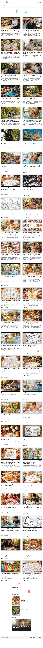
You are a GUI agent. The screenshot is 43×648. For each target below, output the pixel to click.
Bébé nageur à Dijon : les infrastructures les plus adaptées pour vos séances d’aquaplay (10, 346)
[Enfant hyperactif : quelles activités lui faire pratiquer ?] (10, 135)
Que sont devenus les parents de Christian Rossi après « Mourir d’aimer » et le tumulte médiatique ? (10, 53)
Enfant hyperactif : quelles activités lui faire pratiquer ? (10, 142)
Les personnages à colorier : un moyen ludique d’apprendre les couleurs (9, 188)
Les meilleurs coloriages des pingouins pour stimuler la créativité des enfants (32, 529)
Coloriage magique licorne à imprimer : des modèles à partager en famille (32, 574)
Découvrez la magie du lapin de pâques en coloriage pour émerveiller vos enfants (10, 211)
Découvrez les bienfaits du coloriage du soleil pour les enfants (32, 369)
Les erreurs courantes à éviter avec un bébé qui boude (21, 627)
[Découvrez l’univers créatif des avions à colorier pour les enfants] (32, 477)
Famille (2, 60)
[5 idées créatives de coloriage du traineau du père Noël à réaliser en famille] (10, 247)
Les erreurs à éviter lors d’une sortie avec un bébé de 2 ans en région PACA (32, 255)
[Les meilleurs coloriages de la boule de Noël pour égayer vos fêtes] (10, 431)
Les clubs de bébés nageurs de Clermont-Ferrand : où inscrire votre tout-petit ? (31, 142)
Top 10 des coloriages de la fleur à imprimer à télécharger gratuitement (10, 301)
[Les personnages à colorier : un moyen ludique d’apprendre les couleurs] (10, 180)
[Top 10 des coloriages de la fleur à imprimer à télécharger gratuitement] (10, 293)
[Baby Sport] (7, 2)
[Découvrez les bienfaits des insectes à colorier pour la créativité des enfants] (32, 315)
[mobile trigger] (2, 2)
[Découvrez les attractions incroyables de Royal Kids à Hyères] (10, 566)
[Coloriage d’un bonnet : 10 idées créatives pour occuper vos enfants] (32, 225)
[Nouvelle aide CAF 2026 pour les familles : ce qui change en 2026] (32, 45)
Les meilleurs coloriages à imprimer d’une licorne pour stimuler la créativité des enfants (10, 370)
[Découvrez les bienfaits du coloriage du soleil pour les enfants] (32, 361)
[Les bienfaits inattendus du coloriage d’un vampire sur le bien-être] (10, 544)
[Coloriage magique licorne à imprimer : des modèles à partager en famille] (32, 566)
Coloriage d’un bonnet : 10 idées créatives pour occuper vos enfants (31, 233)
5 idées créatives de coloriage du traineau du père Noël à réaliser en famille (10, 255)
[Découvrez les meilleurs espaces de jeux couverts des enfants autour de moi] (10, 315)
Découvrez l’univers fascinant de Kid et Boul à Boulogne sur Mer (10, 165)
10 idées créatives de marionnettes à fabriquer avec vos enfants (30, 211)
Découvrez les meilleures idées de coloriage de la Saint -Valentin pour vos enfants (10, 506)
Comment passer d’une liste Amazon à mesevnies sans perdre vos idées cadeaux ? (32, 76)
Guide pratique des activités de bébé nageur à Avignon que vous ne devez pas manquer (32, 165)
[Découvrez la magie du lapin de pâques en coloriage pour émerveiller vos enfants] (10, 203)
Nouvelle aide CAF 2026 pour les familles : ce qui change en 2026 (32, 52)
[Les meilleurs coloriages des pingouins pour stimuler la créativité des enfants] (32, 522)
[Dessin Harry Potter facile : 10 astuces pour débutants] (32, 431)
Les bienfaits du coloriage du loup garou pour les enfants (31, 552)
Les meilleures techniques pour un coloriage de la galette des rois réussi (10, 484)
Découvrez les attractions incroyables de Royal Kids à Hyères (9, 574)
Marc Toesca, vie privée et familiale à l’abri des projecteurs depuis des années (10, 76)
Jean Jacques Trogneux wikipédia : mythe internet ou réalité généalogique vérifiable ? (10, 31)
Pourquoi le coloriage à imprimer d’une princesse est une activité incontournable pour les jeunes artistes (31, 416)
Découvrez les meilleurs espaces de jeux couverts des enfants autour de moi (9, 323)
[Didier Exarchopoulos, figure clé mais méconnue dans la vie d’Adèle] (32, 23)
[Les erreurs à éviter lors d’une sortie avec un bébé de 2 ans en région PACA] (32, 247)
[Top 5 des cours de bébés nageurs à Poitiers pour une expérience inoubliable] (32, 385)
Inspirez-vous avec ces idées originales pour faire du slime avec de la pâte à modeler (10, 99)
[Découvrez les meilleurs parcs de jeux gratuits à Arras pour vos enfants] (32, 91)
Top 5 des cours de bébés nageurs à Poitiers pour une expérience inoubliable (32, 393)
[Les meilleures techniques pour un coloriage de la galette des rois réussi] (10, 477)
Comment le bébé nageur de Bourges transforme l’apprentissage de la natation (10, 529)
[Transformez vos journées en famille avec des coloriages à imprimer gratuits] (32, 269)
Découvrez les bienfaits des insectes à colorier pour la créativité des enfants (31, 323)
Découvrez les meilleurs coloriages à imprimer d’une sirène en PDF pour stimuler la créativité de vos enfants (10, 462)
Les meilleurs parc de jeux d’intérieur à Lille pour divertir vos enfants (10, 415)
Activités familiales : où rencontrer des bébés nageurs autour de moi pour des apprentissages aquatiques (32, 462)
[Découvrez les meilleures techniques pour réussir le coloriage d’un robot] (32, 180)
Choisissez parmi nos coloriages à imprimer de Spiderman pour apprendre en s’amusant (32, 506)
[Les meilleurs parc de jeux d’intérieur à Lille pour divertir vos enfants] (10, 407)
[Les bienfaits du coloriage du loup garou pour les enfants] (32, 544)
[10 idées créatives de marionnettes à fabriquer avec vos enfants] (32, 203)
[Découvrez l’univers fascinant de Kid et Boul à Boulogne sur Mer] (10, 158)
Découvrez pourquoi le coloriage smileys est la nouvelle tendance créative (32, 301)
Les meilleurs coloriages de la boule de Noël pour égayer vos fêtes (10, 438)
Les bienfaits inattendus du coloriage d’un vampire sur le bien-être (10, 552)
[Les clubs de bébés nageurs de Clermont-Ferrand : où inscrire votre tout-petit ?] (32, 135)
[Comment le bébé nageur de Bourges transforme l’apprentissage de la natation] (10, 522)
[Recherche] (38, 2)
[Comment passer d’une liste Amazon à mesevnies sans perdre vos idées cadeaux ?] (32, 68)
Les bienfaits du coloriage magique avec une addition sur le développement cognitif (10, 233)
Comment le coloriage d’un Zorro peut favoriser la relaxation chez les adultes (9, 393)
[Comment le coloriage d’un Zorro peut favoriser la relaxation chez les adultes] (10, 385)
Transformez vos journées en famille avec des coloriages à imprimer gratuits (32, 277)
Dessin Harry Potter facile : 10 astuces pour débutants (32, 438)
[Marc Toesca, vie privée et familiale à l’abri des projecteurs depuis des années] (10, 68)
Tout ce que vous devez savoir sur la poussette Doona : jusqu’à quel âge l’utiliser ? (10, 121)
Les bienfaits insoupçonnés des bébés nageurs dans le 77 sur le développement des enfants (10, 278)
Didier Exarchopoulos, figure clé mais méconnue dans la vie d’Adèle (31, 31)
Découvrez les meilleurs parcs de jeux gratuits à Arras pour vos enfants (31, 99)
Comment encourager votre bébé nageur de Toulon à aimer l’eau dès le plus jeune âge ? (32, 121)
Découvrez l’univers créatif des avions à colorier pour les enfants (31, 484)
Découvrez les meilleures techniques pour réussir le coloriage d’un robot (31, 188)
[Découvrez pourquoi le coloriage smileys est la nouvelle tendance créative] (32, 293)
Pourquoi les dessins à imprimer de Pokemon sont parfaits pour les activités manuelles (31, 347)
